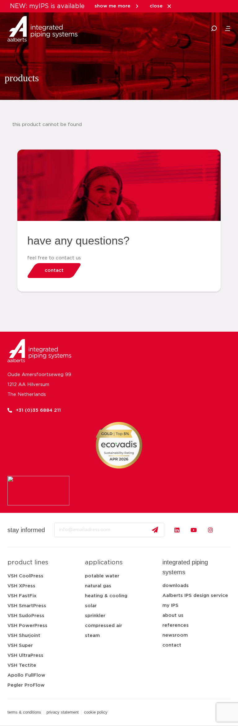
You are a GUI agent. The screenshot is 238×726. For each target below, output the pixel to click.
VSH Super (20, 645)
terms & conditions (24, 712)
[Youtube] (193, 530)
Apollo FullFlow (26, 675)
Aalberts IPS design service (195, 595)
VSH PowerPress (27, 625)
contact (171, 645)
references (175, 625)
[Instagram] (210, 530)
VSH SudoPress (25, 615)
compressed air (103, 625)
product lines (27, 562)
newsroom (175, 635)
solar (91, 605)
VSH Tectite (21, 665)
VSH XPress (21, 586)
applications (104, 562)
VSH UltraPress (25, 655)
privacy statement (62, 712)
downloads (175, 585)
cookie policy (96, 712)
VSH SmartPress (26, 605)
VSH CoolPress (25, 576)
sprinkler (95, 615)
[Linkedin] (177, 530)
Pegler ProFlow (26, 685)
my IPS (170, 605)
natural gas (98, 586)
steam (92, 635)
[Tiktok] (227, 530)
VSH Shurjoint (23, 635)
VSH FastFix (22, 596)
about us (172, 615)
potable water (102, 576)
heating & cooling (106, 596)
